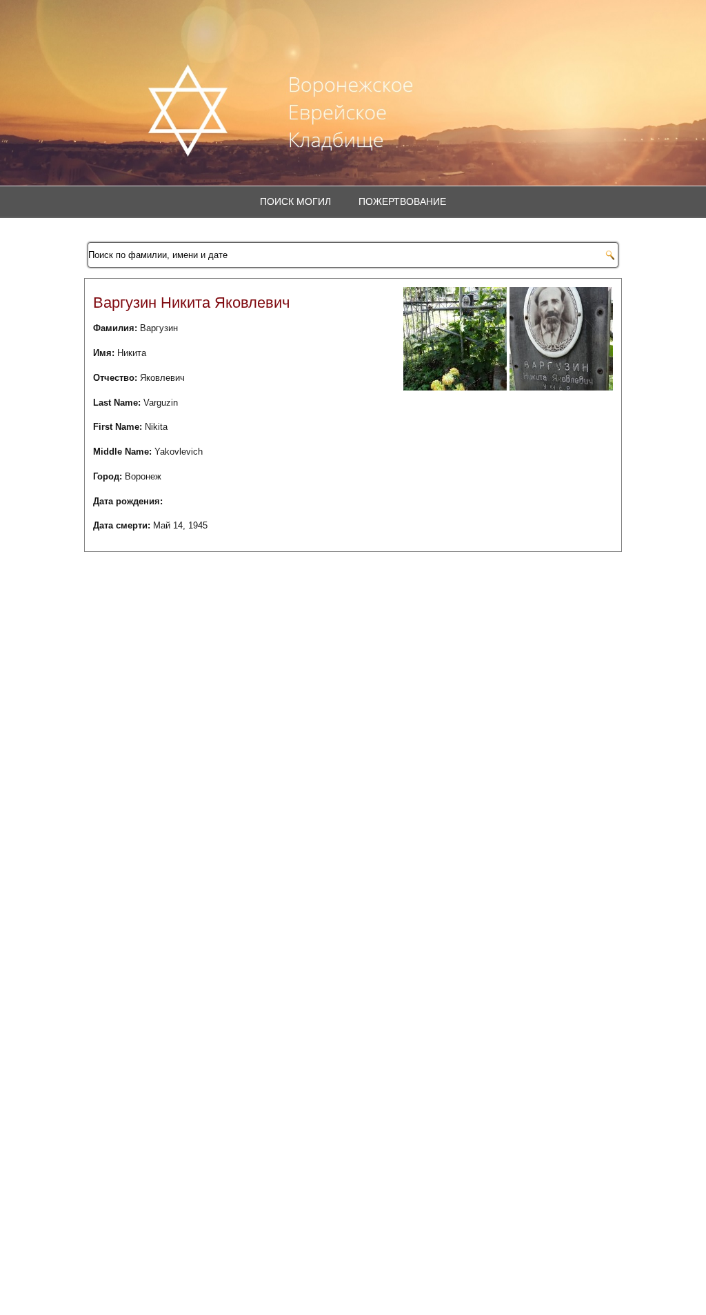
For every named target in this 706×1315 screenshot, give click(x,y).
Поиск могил (295, 201)
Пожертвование (402, 201)
